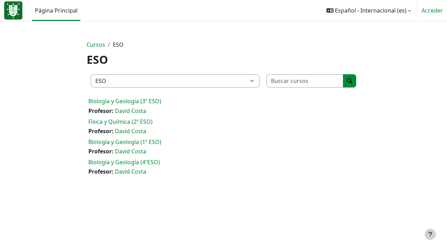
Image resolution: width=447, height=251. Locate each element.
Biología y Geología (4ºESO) (124, 162)
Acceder (432, 10)
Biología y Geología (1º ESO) (124, 142)
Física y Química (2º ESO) (120, 122)
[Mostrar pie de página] (430, 234)
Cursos (96, 44)
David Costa (130, 111)
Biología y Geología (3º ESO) (124, 101)
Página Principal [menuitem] (56, 10)
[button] (369, 10)
